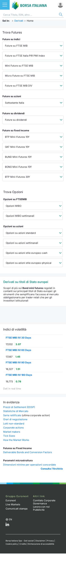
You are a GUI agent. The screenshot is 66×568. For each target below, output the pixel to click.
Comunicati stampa (16, 508)
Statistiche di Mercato (15, 411)
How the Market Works (16, 440)
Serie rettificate (12, 415)
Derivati (18, 20)
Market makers (11, 431)
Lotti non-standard (13, 423)
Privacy (50, 540)
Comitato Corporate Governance (44, 502)
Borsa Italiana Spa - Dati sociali (20, 540)
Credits (23, 544)
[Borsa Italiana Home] (29, 5)
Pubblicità (38, 509)
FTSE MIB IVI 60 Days (18, 350)
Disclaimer (40, 540)
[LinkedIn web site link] (7, 525)
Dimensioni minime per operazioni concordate (29, 464)
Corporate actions (13, 427)
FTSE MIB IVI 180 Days (19, 374)
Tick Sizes (9, 435)
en (10, 519)
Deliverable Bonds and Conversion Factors (27, 452)
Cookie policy (12, 544)
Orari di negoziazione (15, 419)
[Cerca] (60, 14)
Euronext (11, 500)
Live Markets (13, 504)
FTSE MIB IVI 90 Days (18, 362)
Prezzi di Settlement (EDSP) (19, 407)
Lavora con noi (41, 506)
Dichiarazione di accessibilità (41, 544)
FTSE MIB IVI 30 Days (18, 337)
